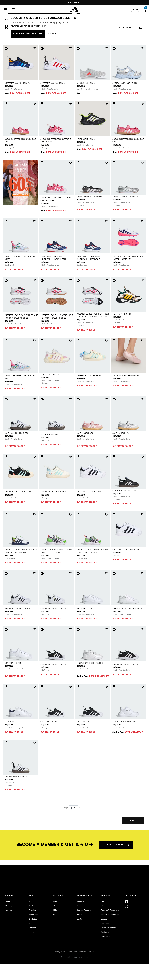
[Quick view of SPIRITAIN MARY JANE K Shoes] (114, 48)
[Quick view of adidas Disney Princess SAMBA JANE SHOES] (6, 104)
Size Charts (105, 923)
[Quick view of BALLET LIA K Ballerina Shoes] (114, 340)
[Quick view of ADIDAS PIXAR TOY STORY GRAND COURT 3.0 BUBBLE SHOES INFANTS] (6, 514)
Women (56, 906)
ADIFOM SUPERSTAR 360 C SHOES (18, 492)
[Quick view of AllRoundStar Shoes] (78, 48)
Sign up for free (113, 845)
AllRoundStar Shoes (86, 83)
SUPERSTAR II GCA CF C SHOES (89, 376)
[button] (34, 48)
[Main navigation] (5, 9)
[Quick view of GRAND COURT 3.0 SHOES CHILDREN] (114, 573)
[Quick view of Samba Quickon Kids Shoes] (6, 399)
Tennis (31, 932)
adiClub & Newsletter (110, 915)
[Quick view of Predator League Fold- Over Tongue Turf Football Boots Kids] (6, 280)
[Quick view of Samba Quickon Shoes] (42, 399)
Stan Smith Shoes (12, 722)
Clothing (8, 906)
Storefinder (105, 936)
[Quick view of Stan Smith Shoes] (6, 687)
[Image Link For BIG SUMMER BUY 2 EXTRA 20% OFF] (20, 182)
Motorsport (33, 915)
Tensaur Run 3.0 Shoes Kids (124, 722)
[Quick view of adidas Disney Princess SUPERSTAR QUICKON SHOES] (42, 104)
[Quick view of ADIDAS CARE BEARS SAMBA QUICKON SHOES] (6, 221)
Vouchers (104, 919)
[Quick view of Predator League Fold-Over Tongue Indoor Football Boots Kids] (42, 280)
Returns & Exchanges (110, 910)
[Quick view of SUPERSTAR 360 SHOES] (42, 687)
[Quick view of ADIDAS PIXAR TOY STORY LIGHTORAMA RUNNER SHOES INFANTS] (78, 514)
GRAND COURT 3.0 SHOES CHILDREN (127, 608)
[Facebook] (126, 901)
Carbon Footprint (84, 910)
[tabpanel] (74, 437)
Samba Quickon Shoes (50, 434)
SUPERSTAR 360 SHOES (49, 722)
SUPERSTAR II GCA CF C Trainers (90, 492)
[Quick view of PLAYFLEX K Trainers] (114, 280)
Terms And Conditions (77, 952)
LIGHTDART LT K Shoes (86, 139)
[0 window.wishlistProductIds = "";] (13, 9)
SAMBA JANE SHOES (85, 433)
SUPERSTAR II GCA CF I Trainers (125, 550)
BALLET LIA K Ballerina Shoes (125, 376)
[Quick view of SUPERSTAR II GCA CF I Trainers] (114, 514)
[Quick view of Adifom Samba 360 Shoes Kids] (6, 742)
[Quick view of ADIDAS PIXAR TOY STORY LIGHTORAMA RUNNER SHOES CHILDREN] (42, 514)
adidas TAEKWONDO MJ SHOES (89, 197)
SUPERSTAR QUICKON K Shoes (17, 83)
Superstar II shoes (85, 608)
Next (133, 821)
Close (52, 34)
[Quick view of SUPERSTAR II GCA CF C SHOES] (78, 340)
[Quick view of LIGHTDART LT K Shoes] (78, 104)
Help (103, 901)
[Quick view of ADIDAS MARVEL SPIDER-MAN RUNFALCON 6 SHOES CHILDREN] (42, 221)
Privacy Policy (59, 952)
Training (32, 910)
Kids (7, 19)
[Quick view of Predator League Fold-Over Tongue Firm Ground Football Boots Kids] (78, 280)
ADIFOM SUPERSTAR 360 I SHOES (53, 492)
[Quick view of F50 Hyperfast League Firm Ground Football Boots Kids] (114, 221)
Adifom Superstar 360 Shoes (17, 608)
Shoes (7, 901)
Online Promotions (108, 928)
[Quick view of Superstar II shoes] (78, 573)
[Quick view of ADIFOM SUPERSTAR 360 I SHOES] (42, 457)
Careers (80, 906)
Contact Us (105, 932)
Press (79, 915)
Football (32, 906)
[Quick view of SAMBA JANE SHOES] (78, 399)
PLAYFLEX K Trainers (121, 314)
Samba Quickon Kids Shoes (16, 433)
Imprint (92, 952)
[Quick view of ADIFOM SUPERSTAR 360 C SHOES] (6, 457)
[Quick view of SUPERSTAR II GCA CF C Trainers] (78, 457)
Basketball (33, 919)
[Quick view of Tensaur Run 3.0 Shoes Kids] (114, 687)
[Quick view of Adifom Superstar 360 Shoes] (6, 573)
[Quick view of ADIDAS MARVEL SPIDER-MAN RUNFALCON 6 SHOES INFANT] (78, 221)
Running (32, 901)
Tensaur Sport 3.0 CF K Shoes (90, 663)
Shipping (104, 906)
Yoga (31, 923)
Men (55, 901)
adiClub (80, 919)
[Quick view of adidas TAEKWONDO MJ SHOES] (78, 162)
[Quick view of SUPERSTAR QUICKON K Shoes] (6, 48)
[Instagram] (126, 906)
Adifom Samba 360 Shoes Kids (17, 777)
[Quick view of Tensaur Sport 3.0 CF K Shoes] (78, 629)
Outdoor (32, 928)
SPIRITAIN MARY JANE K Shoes (124, 83)
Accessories (10, 910)
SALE (55, 915)
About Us (81, 901)
